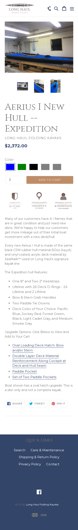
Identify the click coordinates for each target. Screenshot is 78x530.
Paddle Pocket (24, 371)
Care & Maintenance (47, 450)
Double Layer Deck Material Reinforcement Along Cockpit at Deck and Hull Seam (39, 361)
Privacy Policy (30, 464)
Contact (52, 464)
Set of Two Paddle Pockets (34, 377)
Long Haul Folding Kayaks (42, 504)
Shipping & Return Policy (39, 457)
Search (19, 450)
